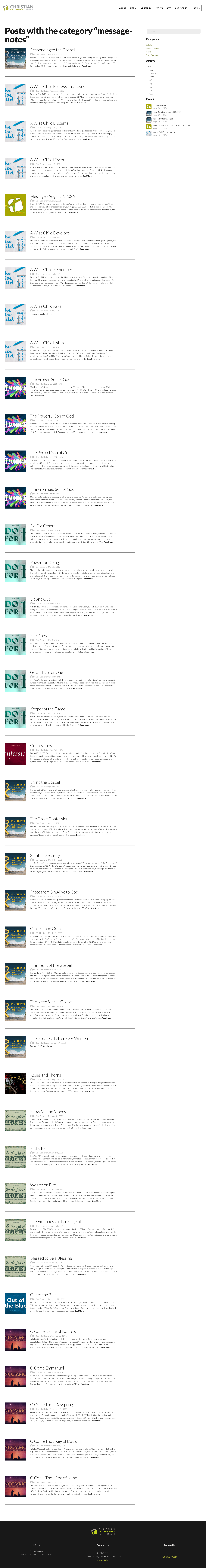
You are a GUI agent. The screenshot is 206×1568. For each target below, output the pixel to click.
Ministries (146, 8)
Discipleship (181, 8)
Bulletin (149, 45)
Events (159, 8)
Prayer (196, 8)
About (123, 8)
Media (133, 8)
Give (168, 8)
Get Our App (169, 1556)
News (148, 52)
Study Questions (152, 55)
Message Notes (152, 48)
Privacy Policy (103, 1560)
